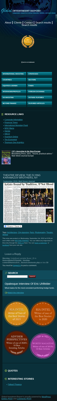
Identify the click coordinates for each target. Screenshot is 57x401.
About (8, 22)
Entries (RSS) (7, 399)
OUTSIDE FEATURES (36, 97)
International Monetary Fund (16, 125)
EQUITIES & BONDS (10, 86)
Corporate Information (14, 120)
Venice (5, 235)
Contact (28, 22)
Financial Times (11, 122)
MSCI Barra (9, 128)
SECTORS (32, 80)
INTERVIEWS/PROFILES (12, 91)
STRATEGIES (33, 74)
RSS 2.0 (21, 243)
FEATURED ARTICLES (36, 103)
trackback (5, 245)
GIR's (26, 151)
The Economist (11, 140)
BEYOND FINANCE (9, 103)
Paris (32, 232)
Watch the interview (16, 293)
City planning (23, 232)
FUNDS (31, 86)
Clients (18, 22)
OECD (7, 134)
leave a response (41, 243)
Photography (40, 232)
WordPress (46, 397)
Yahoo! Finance (15, 384)
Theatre (49, 232)
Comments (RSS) (24, 399)
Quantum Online (11, 137)
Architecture (12, 232)
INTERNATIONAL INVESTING (13, 74)
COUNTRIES (7, 80)
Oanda (7, 131)
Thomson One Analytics (14, 142)
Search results (43, 22)
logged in (17, 265)
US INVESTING (8, 97)
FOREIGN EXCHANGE (36, 91)
